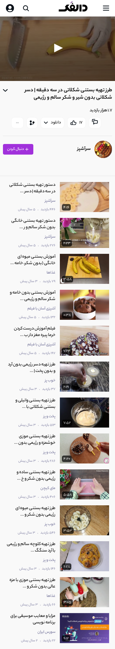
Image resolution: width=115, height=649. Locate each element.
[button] (57, 48)
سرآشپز (84, 149)
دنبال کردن (15, 149)
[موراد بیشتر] (17, 122)
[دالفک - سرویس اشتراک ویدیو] (78, 8)
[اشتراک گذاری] (32, 122)
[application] (57, 48)
